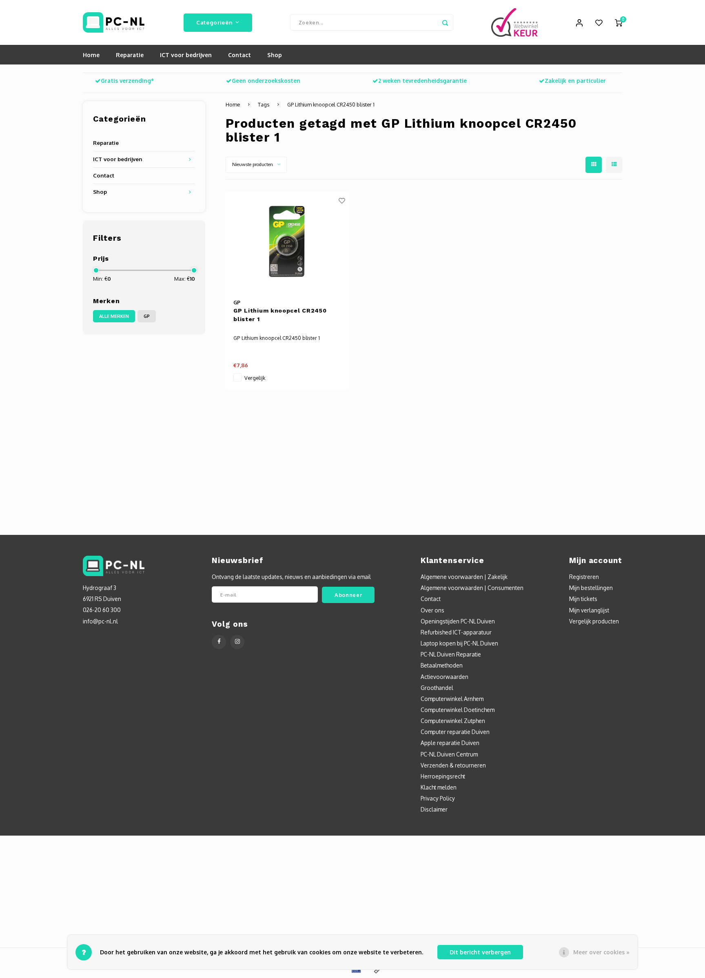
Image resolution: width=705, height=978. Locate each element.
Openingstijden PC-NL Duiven (458, 621)
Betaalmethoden (442, 665)
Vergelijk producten (594, 621)
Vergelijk (254, 378)
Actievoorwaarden (444, 676)
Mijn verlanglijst (589, 610)
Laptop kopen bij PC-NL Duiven (459, 643)
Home (91, 54)
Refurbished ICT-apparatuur (456, 632)
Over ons (432, 610)
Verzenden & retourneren (453, 765)
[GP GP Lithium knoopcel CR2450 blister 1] (287, 241)
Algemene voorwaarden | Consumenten (472, 587)
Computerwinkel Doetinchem (457, 709)
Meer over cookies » (601, 952)
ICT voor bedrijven (186, 54)
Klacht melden (439, 787)
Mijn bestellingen (591, 587)
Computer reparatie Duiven (455, 731)
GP (147, 316)
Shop (274, 54)
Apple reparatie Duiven (450, 742)
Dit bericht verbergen (480, 952)
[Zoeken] (445, 22)
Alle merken (114, 316)
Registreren (584, 576)
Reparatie (130, 54)
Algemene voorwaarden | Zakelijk (464, 576)
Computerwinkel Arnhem (452, 698)
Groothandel (437, 687)
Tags (263, 104)
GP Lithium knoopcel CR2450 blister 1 (331, 104)
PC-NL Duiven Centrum (449, 754)
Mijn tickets (583, 598)
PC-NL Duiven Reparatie (451, 654)
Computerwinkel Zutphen (453, 720)
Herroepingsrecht (443, 776)
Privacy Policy (438, 798)
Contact (239, 54)
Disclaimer (434, 809)
